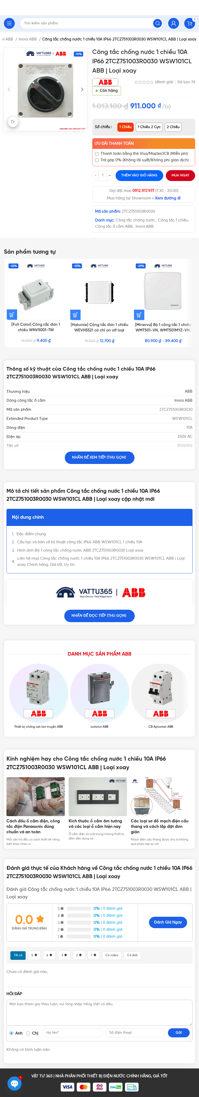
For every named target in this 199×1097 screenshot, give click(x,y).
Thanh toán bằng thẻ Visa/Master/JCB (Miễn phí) (144, 154)
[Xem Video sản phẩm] (13, 122)
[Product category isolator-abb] (99, 696)
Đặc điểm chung (31, 534)
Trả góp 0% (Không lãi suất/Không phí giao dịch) (145, 160)
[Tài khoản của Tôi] (174, 23)
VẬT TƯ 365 (41, 1076)
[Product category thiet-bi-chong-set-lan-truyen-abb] (38, 696)
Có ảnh (132, 955)
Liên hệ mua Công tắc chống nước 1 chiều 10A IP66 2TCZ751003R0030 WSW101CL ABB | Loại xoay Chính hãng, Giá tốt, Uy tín (101, 562)
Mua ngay (180, 175)
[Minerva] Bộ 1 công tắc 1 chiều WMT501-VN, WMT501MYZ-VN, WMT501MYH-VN (163, 330)
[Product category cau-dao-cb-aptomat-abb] (160, 696)
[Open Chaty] (15, 1084)
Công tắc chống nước (135, 220)
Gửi (179, 1032)
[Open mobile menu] (9, 23)
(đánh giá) (164, 82)
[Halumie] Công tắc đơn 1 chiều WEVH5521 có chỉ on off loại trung (99, 330)
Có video (111, 955)
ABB (189, 391)
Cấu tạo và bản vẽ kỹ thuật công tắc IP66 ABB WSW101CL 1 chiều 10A (79, 542)
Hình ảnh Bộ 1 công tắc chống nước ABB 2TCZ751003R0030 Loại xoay (80, 550)
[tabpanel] (37, 811)
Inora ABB (28, 39)
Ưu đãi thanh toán (114, 143)
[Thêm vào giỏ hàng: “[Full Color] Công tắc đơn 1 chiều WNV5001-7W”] (12, 314)
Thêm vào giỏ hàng (139, 175)
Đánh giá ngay (168, 922)
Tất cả (18, 955)
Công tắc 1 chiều (173, 220)
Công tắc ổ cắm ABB (114, 226)
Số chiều (103, 127)
